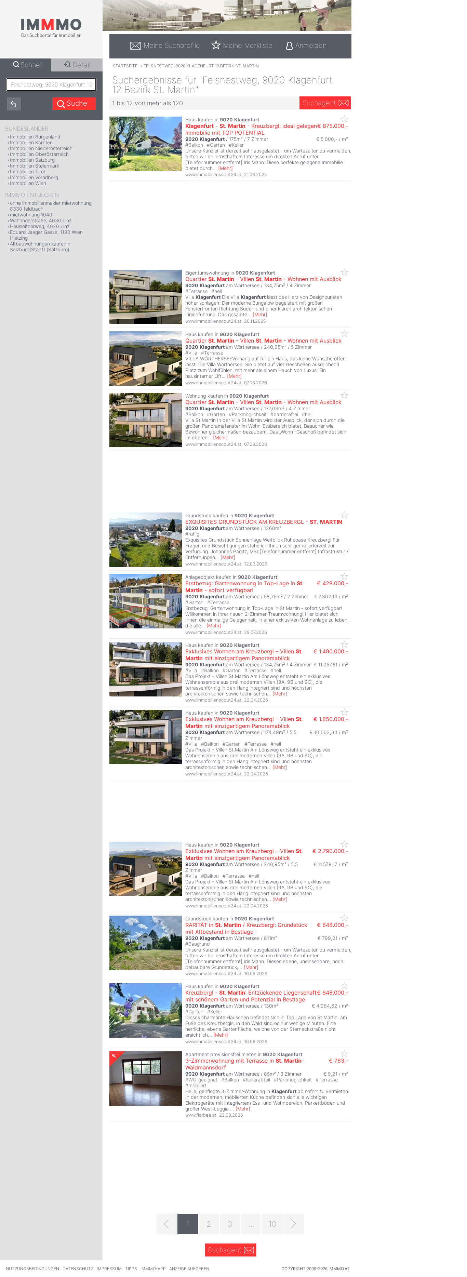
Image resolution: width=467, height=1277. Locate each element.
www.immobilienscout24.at (213, 174)
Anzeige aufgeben (189, 1268)
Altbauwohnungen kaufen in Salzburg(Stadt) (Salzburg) (40, 246)
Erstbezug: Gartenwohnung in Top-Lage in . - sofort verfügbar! (244, 587)
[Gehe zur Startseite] (51, 37)
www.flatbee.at (200, 1115)
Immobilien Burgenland (35, 136)
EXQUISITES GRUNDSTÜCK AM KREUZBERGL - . (263, 521)
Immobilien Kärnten (31, 142)
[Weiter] (293, 1224)
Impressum (109, 1268)
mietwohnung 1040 (31, 214)
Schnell (32, 65)
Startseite (125, 65)
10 (272, 1224)
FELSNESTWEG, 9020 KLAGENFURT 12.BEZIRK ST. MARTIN (201, 65)
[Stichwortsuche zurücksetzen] (14, 103)
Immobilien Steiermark (34, 166)
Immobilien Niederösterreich (41, 148)
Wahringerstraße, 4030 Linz (40, 220)
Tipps (131, 1268)
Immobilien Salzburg (32, 160)
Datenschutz (78, 1268)
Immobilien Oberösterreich (39, 154)
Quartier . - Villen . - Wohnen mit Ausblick (263, 279)
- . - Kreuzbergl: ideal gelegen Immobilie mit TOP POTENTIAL (251, 129)
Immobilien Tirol (27, 171)
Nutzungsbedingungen (32, 1268)
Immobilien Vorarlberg (34, 177)
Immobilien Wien (28, 183)
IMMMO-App (153, 1268)
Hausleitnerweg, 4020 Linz (39, 226)
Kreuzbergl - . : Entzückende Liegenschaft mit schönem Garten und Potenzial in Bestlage (251, 996)
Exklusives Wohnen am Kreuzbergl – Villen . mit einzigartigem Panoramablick (244, 655)
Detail (81, 65)
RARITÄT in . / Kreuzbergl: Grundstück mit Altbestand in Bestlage (246, 928)
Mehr (225, 168)
